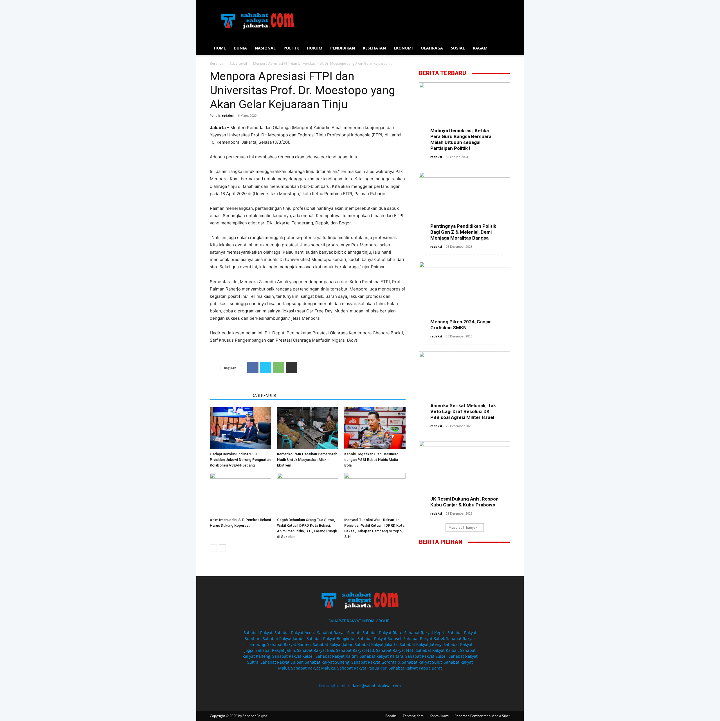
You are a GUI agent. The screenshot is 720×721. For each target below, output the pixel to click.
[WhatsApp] (278, 367)
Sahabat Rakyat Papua (358, 668)
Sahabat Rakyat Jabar (333, 644)
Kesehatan (374, 48)
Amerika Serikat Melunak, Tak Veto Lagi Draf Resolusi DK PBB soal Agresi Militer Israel (463, 411)
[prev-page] (213, 547)
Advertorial (238, 63)
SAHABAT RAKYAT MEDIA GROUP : (360, 620)
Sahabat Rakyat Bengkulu (330, 638)
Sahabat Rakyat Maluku (313, 668)
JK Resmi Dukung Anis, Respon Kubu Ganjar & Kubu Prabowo (464, 502)
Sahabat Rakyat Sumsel (379, 638)
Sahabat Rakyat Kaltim (337, 656)
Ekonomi (403, 48)
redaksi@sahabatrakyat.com (374, 685)
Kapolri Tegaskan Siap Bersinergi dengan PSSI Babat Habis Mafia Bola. (371, 459)
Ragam (480, 48)
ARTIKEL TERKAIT (229, 395)
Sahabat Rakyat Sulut (422, 662)
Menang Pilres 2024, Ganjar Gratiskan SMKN (460, 324)
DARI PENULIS (264, 395)
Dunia (240, 48)
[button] (503, 48)
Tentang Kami (413, 715)
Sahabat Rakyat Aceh (294, 632)
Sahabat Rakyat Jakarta (376, 644)
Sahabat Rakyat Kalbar (437, 650)
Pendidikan (342, 48)
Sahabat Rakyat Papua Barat (415, 668)
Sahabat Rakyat (258, 632)
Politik (291, 48)
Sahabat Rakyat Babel (423, 638)
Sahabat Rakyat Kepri (424, 632)
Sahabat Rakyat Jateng (421, 644)
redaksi (227, 115)
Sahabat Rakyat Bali (315, 650)
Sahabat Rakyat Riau (382, 632)
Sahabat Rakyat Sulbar (281, 662)
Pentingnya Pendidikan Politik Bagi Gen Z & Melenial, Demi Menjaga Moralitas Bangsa (463, 232)
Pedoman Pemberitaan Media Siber (482, 715)
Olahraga (432, 48)
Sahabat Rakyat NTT (395, 650)
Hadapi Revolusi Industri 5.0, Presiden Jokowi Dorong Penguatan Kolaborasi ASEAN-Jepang (240, 459)
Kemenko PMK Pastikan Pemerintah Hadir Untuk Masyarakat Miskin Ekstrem (307, 459)
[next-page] (222, 547)
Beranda (216, 63)
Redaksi (391, 715)
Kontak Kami (439, 715)
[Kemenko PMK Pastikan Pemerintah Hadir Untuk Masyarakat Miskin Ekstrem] (307, 428)
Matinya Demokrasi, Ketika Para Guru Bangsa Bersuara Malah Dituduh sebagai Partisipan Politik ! (460, 139)
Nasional (265, 48)
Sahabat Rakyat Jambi (283, 638)
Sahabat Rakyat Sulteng (327, 662)
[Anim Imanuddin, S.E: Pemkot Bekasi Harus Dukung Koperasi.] (240, 494)
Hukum (314, 48)
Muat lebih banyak (463, 527)
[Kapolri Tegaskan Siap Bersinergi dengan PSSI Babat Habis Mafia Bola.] (375, 428)
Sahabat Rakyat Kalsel (293, 656)
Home (220, 48)
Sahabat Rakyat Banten (289, 644)
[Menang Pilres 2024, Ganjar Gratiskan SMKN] (464, 295)
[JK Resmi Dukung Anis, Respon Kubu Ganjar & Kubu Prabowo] (464, 473)
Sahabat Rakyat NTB (355, 650)
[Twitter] (265, 367)
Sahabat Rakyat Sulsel (426, 656)
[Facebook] (252, 367)
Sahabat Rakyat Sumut (338, 632)
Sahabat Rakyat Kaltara (381, 656)
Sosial (458, 48)
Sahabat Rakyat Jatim (275, 650)
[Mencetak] (291, 367)
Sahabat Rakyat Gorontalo (375, 662)
